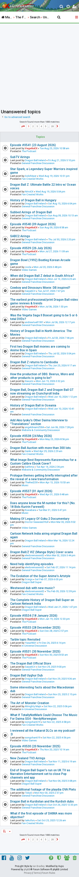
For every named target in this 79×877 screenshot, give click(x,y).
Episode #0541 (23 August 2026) (33, 145)
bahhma (29, 466)
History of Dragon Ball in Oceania (33, 405)
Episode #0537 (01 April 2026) (31, 491)
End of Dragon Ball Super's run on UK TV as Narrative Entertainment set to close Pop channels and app (40, 773)
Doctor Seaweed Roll (37, 522)
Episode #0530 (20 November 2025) (35, 746)
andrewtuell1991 (34, 322)
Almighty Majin (33, 706)
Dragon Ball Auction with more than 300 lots (40, 448)
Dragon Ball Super (32, 582)
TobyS (28, 792)
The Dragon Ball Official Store (30, 663)
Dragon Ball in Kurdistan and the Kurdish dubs (42, 801)
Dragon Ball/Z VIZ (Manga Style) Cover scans (41, 552)
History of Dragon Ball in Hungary (33, 200)
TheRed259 (31, 482)
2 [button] (33, 126)
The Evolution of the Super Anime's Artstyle (40, 576)
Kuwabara (30, 510)
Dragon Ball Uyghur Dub (26, 675)
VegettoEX (31, 148)
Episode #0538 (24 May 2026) (31, 436)
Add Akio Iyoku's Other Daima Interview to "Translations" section (38, 422)
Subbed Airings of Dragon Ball (31, 212)
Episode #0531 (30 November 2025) (35, 651)
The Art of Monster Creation (29, 703)
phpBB (27, 869)
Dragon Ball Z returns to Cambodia (34, 362)
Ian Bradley (39, 866)
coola (28, 267)
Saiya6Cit (30, 291)
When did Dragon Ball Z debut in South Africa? (42, 276)
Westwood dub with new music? (32, 588)
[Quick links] (77, 17)
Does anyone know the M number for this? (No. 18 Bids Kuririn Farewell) (42, 505)
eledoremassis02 (34, 555)
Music (25, 485)
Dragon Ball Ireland (35, 160)
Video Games (29, 269)
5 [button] (45, 126)
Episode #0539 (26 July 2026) (31, 248)
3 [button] (37, 126)
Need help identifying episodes (31, 564)
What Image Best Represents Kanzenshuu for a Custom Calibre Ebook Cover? (43, 461)
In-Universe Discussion (34, 645)
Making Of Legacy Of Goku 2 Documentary (39, 519)
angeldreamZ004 (34, 427)
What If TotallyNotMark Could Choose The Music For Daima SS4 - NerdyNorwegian (43, 716)
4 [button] (41, 126)
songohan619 (32, 721)
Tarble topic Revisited (25, 639)
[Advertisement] (39, 65)
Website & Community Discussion (41, 430)
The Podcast (29, 151)
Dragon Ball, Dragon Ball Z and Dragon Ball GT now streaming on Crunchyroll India (42, 391)
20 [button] (52, 126)
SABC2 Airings (20, 236)
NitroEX (29, 191)
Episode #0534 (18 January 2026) (33, 615)
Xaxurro (29, 381)
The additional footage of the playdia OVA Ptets (43, 789)
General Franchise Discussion (38, 163)
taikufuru (30, 820)
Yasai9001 (30, 642)
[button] (23, 126)
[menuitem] (61, 7)
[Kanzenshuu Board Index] (19, 5)
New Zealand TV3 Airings (27, 758)
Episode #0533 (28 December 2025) (35, 627)
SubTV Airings (20, 157)
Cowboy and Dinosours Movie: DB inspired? (40, 288)
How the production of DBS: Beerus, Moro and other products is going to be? (42, 376)
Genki (28, 451)
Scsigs (29, 579)
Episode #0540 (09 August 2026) (33, 224)
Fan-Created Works (32, 178)
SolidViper (30, 175)
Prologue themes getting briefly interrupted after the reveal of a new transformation (44, 477)
